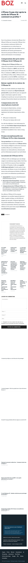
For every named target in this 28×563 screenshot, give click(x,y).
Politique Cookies (14, 561)
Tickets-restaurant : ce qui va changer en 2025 (12, 543)
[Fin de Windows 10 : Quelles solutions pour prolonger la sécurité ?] (14, 487)
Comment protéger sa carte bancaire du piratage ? (12, 358)
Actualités (6, 9)
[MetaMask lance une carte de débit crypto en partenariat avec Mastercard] (14, 278)
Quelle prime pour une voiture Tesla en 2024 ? (14, 249)
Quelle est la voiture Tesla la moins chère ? (11, 537)
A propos (8, 561)
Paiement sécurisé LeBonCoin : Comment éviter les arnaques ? (13, 463)
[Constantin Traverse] (6, 231)
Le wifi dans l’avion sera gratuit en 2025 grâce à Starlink (23, 250)
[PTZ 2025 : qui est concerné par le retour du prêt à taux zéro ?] (4, 245)
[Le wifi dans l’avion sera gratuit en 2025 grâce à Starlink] (23, 245)
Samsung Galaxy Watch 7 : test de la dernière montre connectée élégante (23, 265)
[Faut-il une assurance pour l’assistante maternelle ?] (14, 520)
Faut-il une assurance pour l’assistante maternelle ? (13, 527)
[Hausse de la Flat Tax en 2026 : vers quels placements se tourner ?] (14, 472)
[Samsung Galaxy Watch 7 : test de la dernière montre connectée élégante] (23, 259)
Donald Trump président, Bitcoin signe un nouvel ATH (13, 419)
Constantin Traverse (7, 20)
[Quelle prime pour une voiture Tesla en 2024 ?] (14, 245)
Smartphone (7, 214)
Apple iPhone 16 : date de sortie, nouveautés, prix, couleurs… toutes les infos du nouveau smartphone (4, 267)
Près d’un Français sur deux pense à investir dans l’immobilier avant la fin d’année (14, 265)
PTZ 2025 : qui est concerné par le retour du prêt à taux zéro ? (4, 250)
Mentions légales (21, 561)
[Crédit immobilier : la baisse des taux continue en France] (23, 278)
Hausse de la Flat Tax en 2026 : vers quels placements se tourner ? (11, 478)
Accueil (2, 9)
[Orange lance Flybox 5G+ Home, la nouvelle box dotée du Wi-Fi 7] (14, 503)
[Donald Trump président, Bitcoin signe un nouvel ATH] (14, 405)
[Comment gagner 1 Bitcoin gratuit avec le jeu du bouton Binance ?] (14, 374)
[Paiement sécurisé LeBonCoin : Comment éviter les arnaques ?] (14, 456)
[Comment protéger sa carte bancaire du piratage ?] (14, 343)
